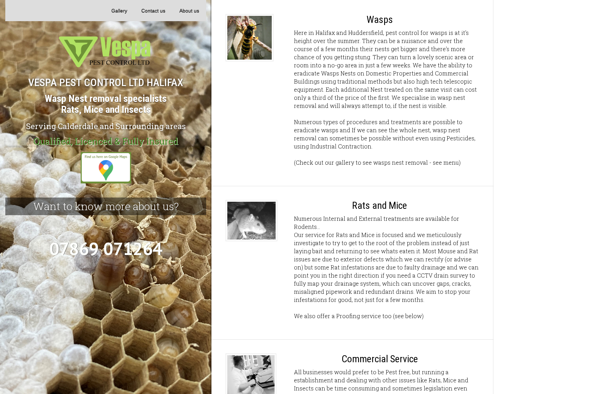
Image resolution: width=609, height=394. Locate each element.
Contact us (153, 10)
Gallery (119, 10)
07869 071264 (105, 248)
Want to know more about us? (106, 206)
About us (189, 10)
